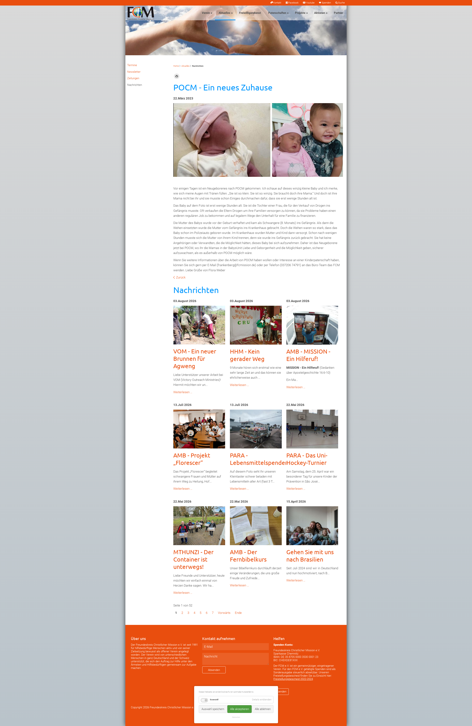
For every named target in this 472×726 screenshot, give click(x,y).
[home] (141, 13)
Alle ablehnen (263, 709)
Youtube (310, 2)
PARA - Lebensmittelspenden (259, 459)
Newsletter (133, 71)
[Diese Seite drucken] (176, 76)
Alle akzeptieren (239, 709)
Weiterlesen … (182, 392)
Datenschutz (236, 717)
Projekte (300, 13)
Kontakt (277, 2)
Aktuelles (224, 13)
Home (176, 66)
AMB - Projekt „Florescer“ (191, 459)
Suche (341, 2)
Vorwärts (224, 613)
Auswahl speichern (213, 709)
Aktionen (319, 13)
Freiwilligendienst (250, 13)
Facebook (293, 2)
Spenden (326, 2)
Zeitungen (133, 78)
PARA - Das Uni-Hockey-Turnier (306, 459)
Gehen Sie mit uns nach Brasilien (310, 555)
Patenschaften (277, 13)
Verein (206, 13)
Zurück (180, 277)
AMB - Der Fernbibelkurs (248, 555)
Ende (238, 613)
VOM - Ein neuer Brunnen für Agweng (194, 358)
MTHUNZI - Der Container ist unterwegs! (193, 559)
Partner (338, 13)
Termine (132, 65)
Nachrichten (134, 85)
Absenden (214, 670)
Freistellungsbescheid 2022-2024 (293, 679)
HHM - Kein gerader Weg (247, 355)
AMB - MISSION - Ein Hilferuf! (308, 355)
